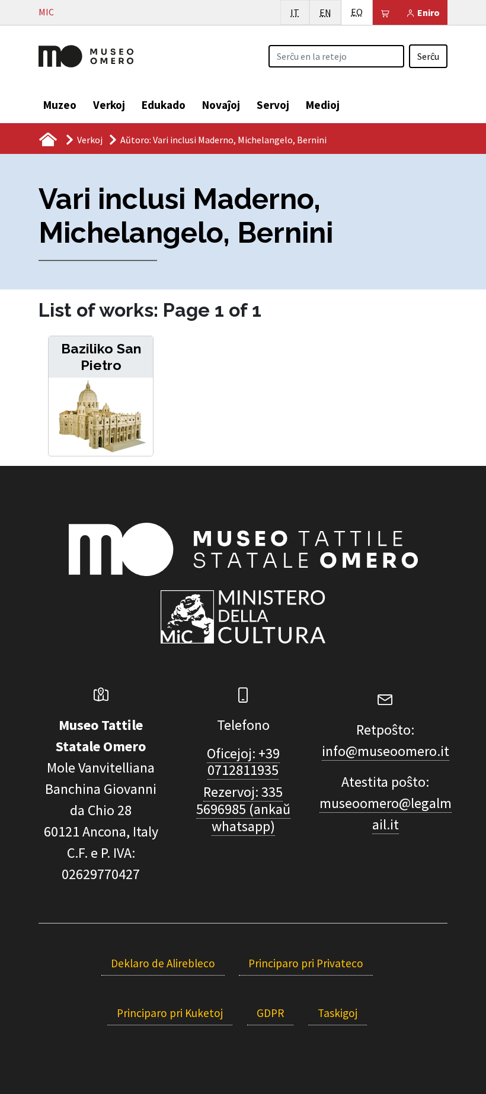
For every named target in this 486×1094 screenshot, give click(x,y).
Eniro (427, 12)
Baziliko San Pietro (101, 356)
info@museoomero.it (385, 751)
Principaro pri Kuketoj (170, 1013)
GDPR (270, 1013)
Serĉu (428, 56)
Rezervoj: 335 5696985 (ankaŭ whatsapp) (243, 809)
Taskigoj (337, 1013)
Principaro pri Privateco (305, 963)
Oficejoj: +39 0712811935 (243, 762)
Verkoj (109, 105)
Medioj (323, 105)
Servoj (273, 105)
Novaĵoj (221, 105)
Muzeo (59, 105)
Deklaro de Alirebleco (163, 963)
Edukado (164, 105)
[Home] (86, 55)
